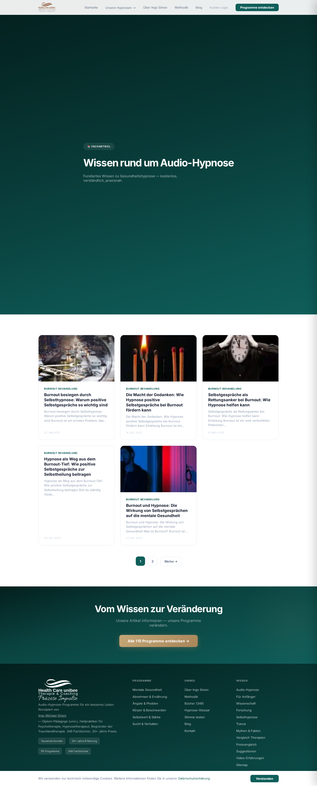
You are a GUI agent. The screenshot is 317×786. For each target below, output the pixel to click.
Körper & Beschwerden (149, 710)
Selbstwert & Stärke (147, 717)
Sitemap (242, 765)
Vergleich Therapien (250, 737)
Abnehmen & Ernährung (150, 697)
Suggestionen (246, 751)
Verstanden (264, 778)
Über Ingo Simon (155, 7)
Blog (199, 7)
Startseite (91, 7)
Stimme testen (194, 717)
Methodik (181, 7)
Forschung (244, 710)
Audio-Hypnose (247, 690)
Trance (241, 724)
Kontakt (189, 731)
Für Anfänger (246, 697)
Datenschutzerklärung (194, 778)
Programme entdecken (257, 7)
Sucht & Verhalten (145, 724)
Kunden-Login (219, 7)
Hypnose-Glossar (197, 710)
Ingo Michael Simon (52, 715)
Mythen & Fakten (248, 731)
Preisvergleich (246, 744)
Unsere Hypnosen (119, 8)
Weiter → (171, 561)
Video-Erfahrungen (250, 758)
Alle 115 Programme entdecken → (159, 641)
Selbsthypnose (247, 717)
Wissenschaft (246, 703)
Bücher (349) (194, 703)
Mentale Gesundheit (147, 690)
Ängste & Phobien (145, 703)
